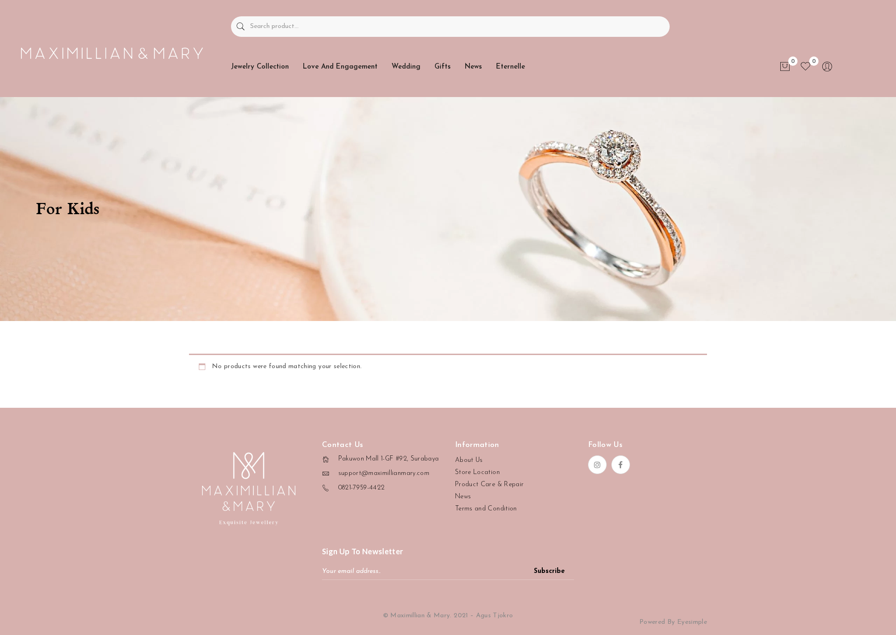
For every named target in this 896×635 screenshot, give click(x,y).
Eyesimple (692, 622)
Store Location (477, 472)
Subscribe (549, 571)
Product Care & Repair (489, 484)
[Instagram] (597, 464)
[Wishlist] (805, 66)
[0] (785, 66)
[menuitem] (260, 66)
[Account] (828, 70)
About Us (469, 460)
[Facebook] (620, 464)
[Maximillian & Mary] (112, 52)
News (463, 496)
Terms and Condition (486, 508)
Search (240, 26)
